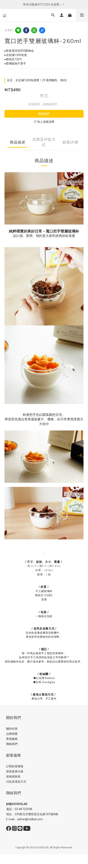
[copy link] (42, 30)
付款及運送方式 (16, 781)
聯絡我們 (44, 113)
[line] (18, 30)
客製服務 (12, 738)
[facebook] (26, 30)
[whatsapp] (34, 30)
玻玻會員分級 (14, 771)
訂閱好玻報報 (14, 766)
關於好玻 (12, 728)
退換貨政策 (13, 776)
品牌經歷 (12, 733)
